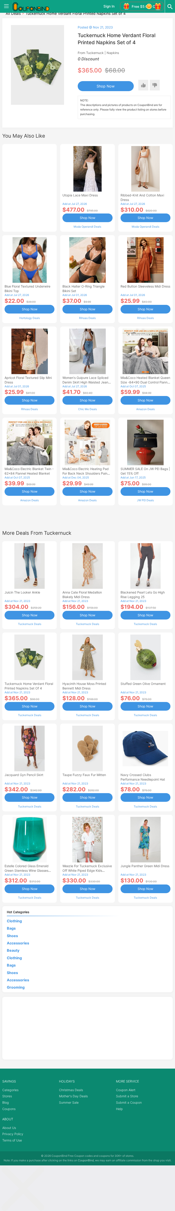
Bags (11, 928)
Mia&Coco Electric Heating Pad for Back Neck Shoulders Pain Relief (85, 473)
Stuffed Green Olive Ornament (143, 684)
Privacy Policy (12, 1134)
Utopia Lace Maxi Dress (80, 195)
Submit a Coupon (129, 1102)
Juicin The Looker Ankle (22, 592)
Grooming (16, 987)
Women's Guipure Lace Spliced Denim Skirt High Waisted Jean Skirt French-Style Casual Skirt (85, 382)
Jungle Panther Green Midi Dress (145, 866)
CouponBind (86, 1160)
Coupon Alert (125, 1090)
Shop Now (106, 86)
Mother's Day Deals (73, 1096)
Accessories (18, 943)
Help (119, 1109)
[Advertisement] (29, 187)
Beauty (13, 950)
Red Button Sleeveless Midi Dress (145, 286)
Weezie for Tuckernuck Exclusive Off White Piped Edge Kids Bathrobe (87, 870)
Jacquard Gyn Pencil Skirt (24, 775)
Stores (7, 1096)
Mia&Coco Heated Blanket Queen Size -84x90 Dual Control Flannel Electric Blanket (145, 382)
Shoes (12, 935)
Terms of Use (12, 1140)
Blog (5, 1102)
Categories (10, 1090)
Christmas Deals (71, 1090)
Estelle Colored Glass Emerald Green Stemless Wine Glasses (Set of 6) (27, 870)
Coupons (8, 1109)
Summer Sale (69, 1102)
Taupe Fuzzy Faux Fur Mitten (84, 775)
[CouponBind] (34, 6)
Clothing (14, 921)
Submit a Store (127, 1096)
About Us (9, 1128)
